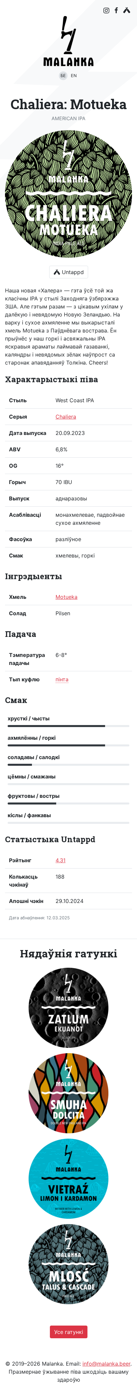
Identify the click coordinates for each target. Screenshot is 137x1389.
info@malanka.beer (106, 1363)
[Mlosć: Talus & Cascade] (68, 1264)
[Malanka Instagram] (106, 11)
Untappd (72, 272)
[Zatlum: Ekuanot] (68, 1008)
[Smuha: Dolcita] (68, 1093)
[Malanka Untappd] (126, 10)
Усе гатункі (68, 1332)
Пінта (62, 679)
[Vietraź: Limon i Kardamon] (68, 1179)
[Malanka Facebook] (116, 10)
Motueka (66, 597)
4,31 (61, 860)
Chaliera (66, 416)
